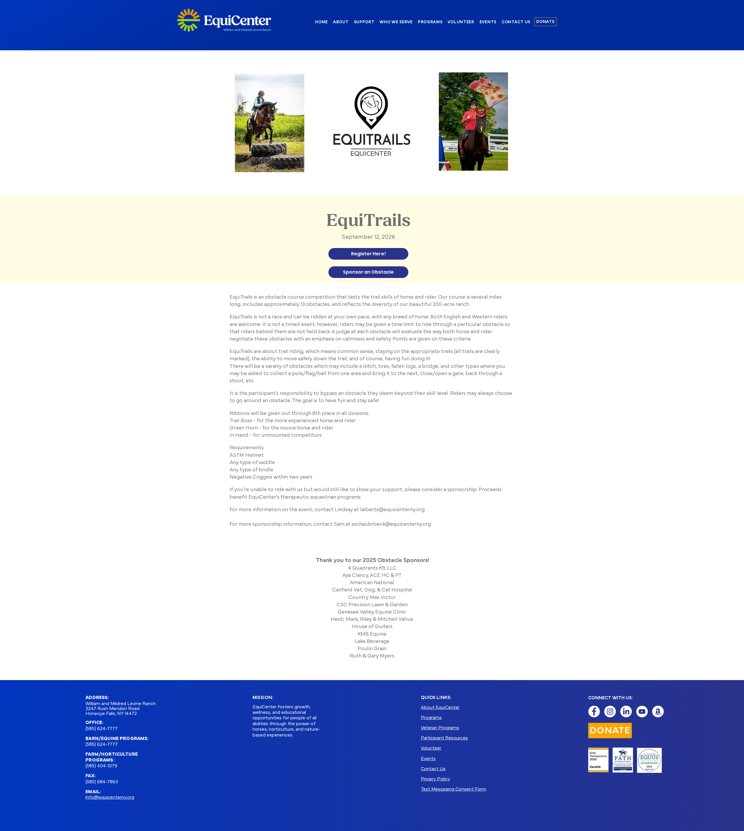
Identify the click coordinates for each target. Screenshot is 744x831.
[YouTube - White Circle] (642, 711)
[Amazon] (658, 711)
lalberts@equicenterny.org (392, 510)
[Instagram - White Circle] (610, 711)
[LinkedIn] (626, 711)
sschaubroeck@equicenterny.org (391, 524)
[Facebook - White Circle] (594, 711)
